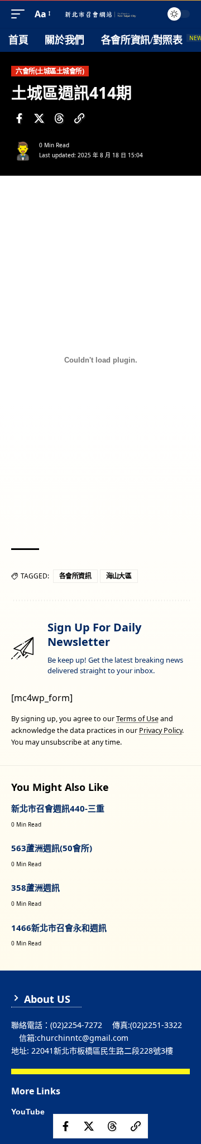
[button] (20, 14)
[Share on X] (39, 118)
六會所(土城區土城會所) (50, 71)
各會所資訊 (75, 576)
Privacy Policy (160, 730)
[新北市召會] (100, 14)
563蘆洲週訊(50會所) (51, 847)
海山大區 (119, 576)
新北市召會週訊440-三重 (57, 808)
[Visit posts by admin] (23, 150)
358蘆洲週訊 (35, 887)
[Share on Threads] (59, 118)
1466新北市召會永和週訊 (59, 927)
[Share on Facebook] (19, 118)
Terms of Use (137, 718)
